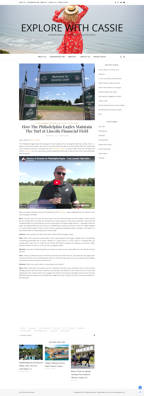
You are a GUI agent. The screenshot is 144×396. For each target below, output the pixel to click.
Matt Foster (57, 328)
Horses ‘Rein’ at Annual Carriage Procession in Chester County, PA (81, 374)
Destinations (102, 131)
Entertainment (42, 123)
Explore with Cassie (58, 123)
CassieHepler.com (33, 2)
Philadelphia (81, 328)
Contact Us (52, 2)
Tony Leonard (54, 331)
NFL (93, 144)
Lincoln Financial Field (45, 328)
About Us (22, 2)
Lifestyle (101, 158)
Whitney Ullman (35, 140)
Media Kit (44, 2)
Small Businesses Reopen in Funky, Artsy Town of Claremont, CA (31, 365)
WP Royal (31, 392)
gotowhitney (32, 328)
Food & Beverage (104, 149)
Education (101, 135)
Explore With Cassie (72, 27)
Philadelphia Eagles (58, 149)
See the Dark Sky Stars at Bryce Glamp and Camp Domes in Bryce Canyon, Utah (111, 109)
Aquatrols (27, 151)
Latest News (73, 123)
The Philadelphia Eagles (40, 331)
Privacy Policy (63, 2)
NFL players (71, 328)
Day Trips (101, 126)
